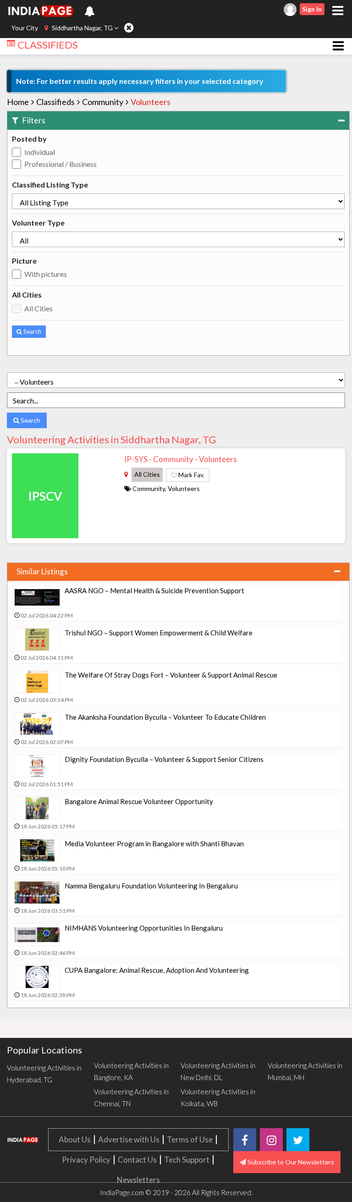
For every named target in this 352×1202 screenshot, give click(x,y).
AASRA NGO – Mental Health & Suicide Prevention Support (154, 590)
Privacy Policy (86, 1159)
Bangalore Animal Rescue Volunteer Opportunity (139, 801)
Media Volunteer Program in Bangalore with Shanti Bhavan (154, 843)
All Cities (38, 308)
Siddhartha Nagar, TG (82, 28)
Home (18, 102)
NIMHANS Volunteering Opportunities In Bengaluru (144, 928)
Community (102, 102)
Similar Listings (42, 571)
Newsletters (138, 1180)
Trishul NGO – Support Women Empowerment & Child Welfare (159, 633)
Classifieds (55, 102)
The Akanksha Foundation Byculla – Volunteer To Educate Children (165, 717)
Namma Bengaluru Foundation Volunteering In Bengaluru (151, 886)
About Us (75, 1139)
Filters (33, 120)
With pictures (45, 274)
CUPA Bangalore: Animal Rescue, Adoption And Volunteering (157, 970)
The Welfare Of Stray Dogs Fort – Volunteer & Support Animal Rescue (171, 675)
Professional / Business (60, 164)
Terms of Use (190, 1139)
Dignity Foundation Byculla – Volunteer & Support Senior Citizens (164, 759)
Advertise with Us (129, 1139)
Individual (39, 152)
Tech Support (186, 1159)
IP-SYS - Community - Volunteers (180, 459)
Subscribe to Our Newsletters (290, 1162)
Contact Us (137, 1159)
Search (31, 331)
